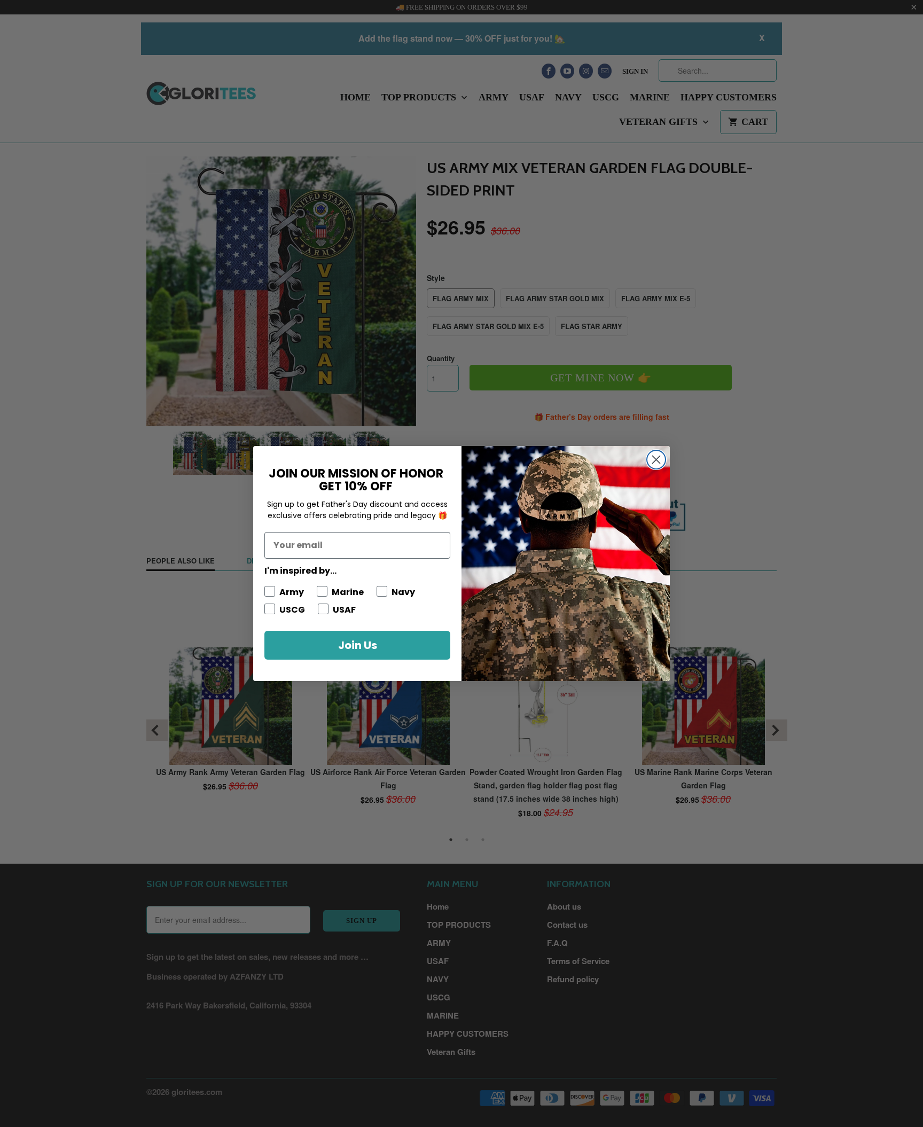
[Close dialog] (656, 459)
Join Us (357, 645)
